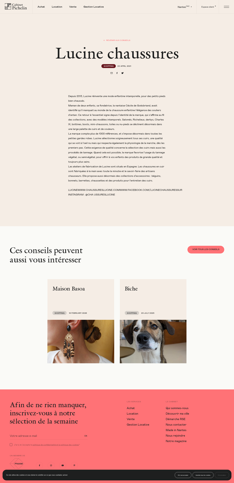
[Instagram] (51, 465)
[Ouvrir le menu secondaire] (226, 7)
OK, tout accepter (183, 475)
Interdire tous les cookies (203, 475)
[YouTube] (62, 465)
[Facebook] (39, 465)
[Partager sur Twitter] (122, 73)
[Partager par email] (112, 73)
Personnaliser (222, 475)
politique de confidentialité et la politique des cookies (56, 445)
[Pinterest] (74, 465)
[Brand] (16, 7)
